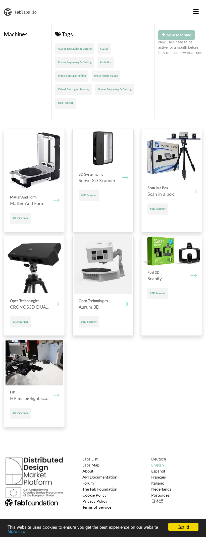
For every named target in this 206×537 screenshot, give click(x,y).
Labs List (90, 459)
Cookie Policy (94, 495)
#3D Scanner (20, 218)
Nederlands (161, 489)
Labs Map (90, 465)
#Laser (104, 48)
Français (158, 477)
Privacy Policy (94, 501)
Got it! (183, 527)
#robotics (105, 62)
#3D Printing (65, 103)
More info (16, 531)
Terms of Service (96, 507)
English (157, 465)
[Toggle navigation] (196, 12)
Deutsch (158, 459)
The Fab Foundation (99, 489)
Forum (88, 483)
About (87, 471)
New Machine (178, 35)
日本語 (157, 501)
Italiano (157, 483)
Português (160, 495)
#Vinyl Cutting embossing (73, 89)
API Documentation (99, 477)
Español (158, 471)
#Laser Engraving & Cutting (75, 48)
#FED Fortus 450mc (106, 76)
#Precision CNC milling (72, 76)
